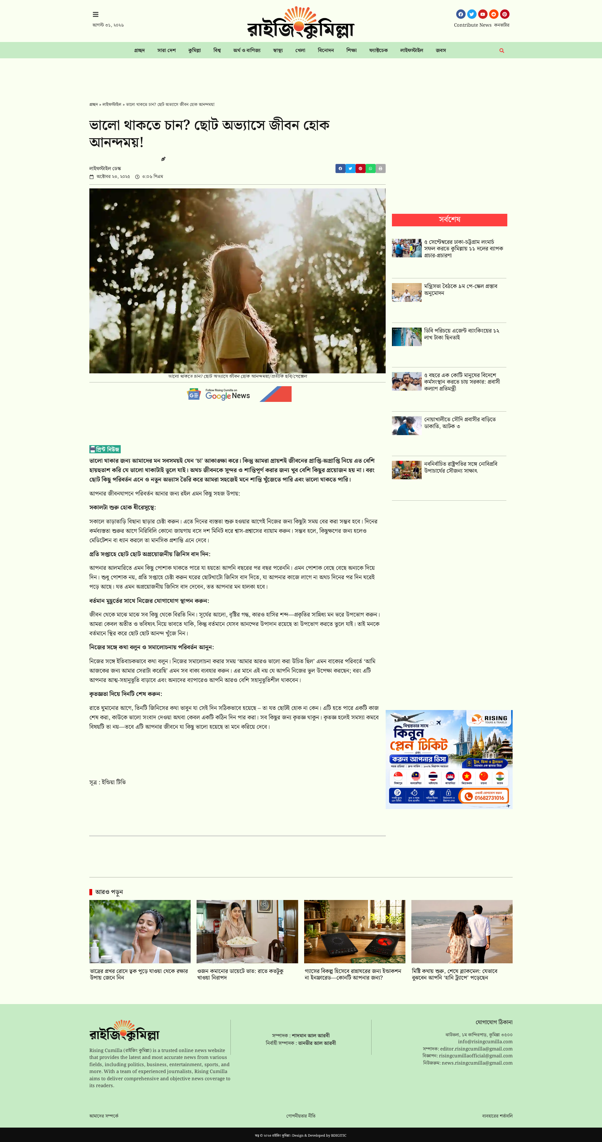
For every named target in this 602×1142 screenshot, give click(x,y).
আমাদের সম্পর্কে (104, 1116)
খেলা (300, 51)
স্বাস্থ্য (278, 51)
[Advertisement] (301, 75)
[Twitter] (472, 14)
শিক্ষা (351, 51)
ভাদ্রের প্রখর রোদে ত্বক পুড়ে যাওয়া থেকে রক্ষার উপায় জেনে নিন (139, 975)
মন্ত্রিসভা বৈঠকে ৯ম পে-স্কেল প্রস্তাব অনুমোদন (460, 290)
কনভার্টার (502, 25)
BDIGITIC (338, 1136)
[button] (340, 168)
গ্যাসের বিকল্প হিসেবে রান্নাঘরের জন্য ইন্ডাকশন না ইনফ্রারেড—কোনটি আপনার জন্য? (353, 975)
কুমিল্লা (194, 51)
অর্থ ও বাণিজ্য (247, 51)
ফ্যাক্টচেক (378, 51)
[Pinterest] (505, 14)
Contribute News (473, 25)
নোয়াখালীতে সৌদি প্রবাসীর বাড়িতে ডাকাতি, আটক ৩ (460, 423)
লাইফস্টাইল (411, 51)
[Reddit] (494, 14)
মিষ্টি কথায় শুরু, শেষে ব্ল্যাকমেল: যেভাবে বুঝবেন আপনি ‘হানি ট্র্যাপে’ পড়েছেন (454, 975)
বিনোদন (326, 51)
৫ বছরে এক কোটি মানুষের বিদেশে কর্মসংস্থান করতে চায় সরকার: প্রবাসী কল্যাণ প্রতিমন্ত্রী (462, 382)
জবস (441, 51)
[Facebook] (461, 14)
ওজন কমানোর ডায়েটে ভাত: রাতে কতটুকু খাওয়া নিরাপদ (240, 975)
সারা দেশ (166, 51)
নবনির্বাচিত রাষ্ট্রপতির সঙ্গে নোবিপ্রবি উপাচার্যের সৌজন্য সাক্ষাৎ (460, 468)
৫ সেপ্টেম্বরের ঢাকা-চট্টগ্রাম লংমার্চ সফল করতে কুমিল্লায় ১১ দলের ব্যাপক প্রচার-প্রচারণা (463, 249)
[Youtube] (483, 14)
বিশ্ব (217, 51)
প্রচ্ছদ (139, 51)
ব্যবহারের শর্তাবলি (497, 1116)
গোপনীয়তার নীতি (300, 1116)
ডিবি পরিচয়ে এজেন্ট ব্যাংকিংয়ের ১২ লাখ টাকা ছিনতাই (461, 334)
